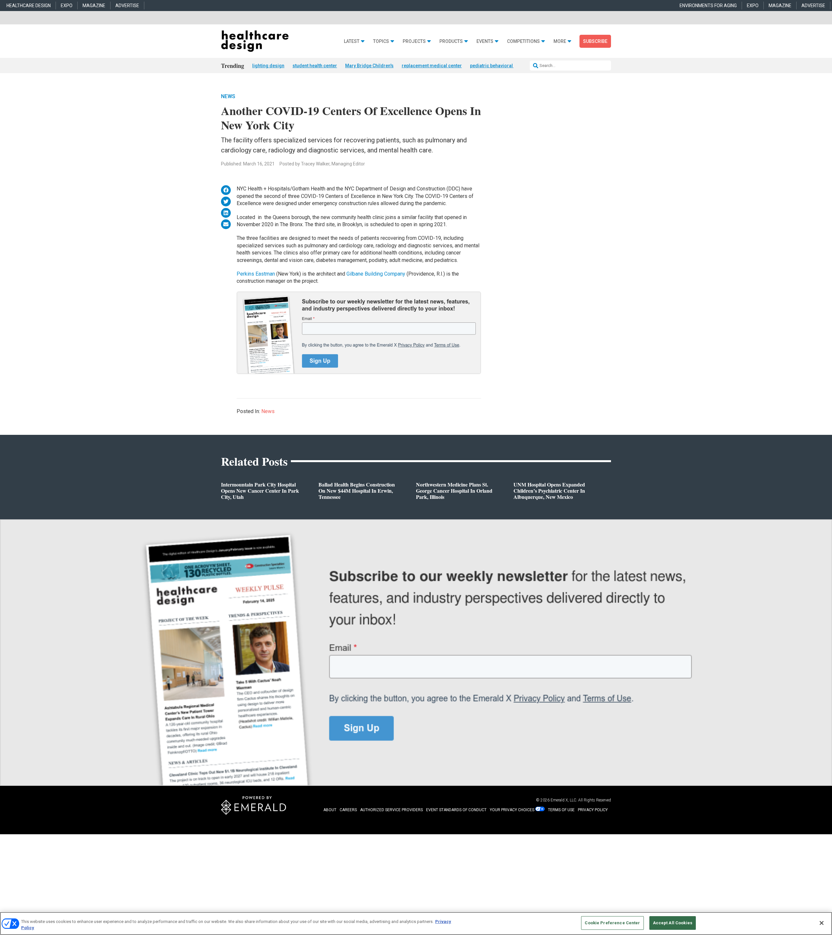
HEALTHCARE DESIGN (28, 5)
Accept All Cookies (672, 922)
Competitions (523, 41)
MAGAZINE (94, 5)
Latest (351, 41)
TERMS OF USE (561, 810)
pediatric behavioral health (498, 65)
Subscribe (595, 41)
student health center (314, 65)
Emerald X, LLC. (564, 800)
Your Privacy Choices (512, 810)
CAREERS (348, 810)
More (559, 41)
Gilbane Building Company (375, 274)
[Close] (821, 923)
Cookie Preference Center (612, 922)
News (228, 96)
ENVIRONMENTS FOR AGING (708, 5)
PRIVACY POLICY (593, 810)
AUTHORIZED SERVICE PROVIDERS (391, 810)
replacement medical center (432, 65)
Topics (381, 41)
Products (451, 41)
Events (484, 41)
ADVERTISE (127, 5)
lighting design (268, 65)
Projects (414, 41)
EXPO (66, 5)
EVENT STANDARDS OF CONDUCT (456, 810)
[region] (416, 923)
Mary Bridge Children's (369, 65)
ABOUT (329, 810)
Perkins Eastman (256, 274)
